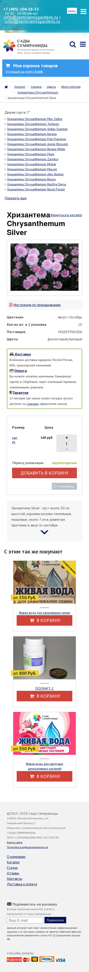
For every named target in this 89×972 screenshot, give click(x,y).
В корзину (47, 620)
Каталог (13, 862)
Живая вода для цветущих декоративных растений (44, 766)
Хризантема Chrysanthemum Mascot (32, 169)
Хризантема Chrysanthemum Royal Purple (36, 189)
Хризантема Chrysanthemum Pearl (30, 154)
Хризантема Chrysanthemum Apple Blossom (37, 144)
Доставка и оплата (22, 884)
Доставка (23, 354)
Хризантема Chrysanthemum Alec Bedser (35, 174)
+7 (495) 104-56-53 (21, 9)
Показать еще (16, 198)
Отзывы (13, 873)
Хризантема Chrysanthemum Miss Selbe (34, 119)
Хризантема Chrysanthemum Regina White (36, 149)
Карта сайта (14, 842)
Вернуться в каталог (66, 215)
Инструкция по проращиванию (37, 304)
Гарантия (20, 392)
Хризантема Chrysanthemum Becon (31, 179)
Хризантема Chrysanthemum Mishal (31, 164)
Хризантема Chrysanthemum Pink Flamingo (36, 139)
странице (32, 404)
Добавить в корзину (44, 473)
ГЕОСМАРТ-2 (44, 688)
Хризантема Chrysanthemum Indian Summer (37, 129)
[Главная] (7, 86)
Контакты (14, 878)
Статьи (12, 867)
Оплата (20, 370)
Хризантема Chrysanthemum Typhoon (33, 124)
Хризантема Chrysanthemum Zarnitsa (32, 159)
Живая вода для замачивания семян (44, 613)
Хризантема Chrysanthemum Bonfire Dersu (36, 184)
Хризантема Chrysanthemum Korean (32, 134)
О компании (16, 856)
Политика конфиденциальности (27, 847)
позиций (24, 71)
